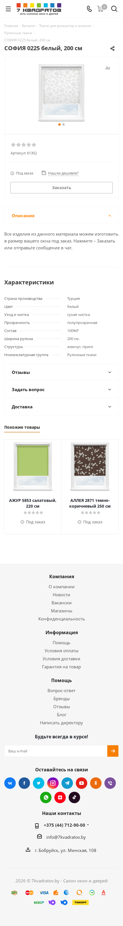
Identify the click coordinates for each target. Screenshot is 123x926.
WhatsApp (45, 797)
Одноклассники (96, 783)
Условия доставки (61, 658)
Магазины (61, 611)
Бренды (61, 698)
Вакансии (61, 602)
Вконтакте (10, 783)
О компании (62, 586)
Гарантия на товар (61, 666)
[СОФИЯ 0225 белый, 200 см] (61, 93)
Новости (61, 594)
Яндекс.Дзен (60, 797)
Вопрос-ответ (61, 690)
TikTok (74, 797)
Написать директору (61, 722)
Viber (110, 783)
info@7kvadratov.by (66, 837)
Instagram (53, 783)
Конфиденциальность (61, 619)
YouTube (81, 783)
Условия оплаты (62, 650)
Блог (61, 714)
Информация (61, 632)
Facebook (24, 783)
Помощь (61, 642)
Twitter (38, 783)
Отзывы (61, 706)
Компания (61, 576)
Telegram (67, 783)
